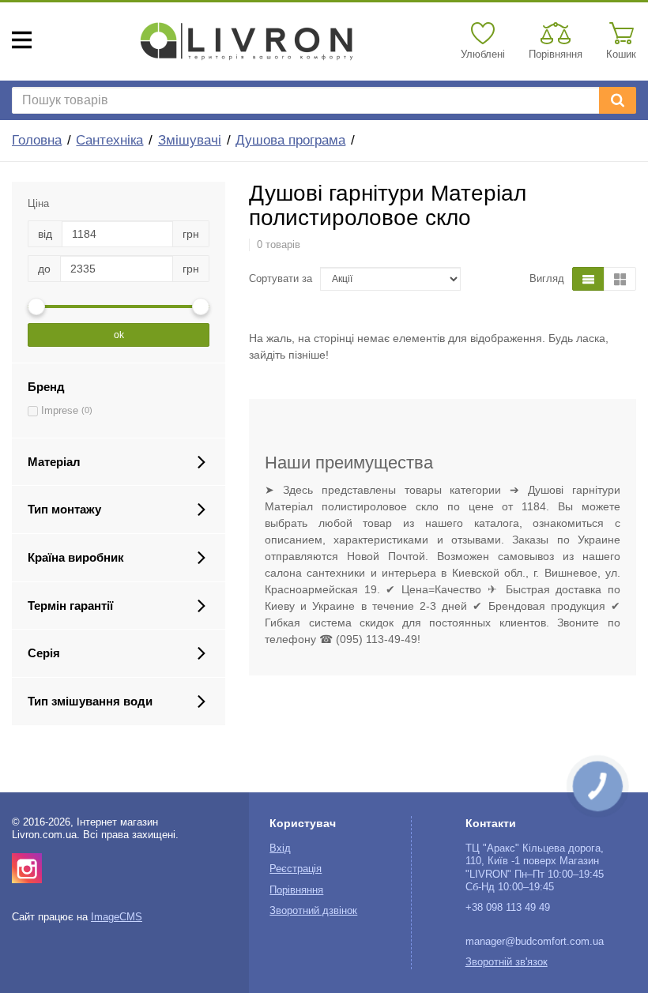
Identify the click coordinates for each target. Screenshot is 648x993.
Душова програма (290, 140)
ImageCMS (116, 917)
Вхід (280, 848)
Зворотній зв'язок (506, 962)
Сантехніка (109, 140)
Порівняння (296, 890)
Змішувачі (189, 140)
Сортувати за (280, 278)
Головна (37, 140)
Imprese (59, 410)
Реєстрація (295, 869)
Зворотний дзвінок (313, 910)
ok (119, 334)
